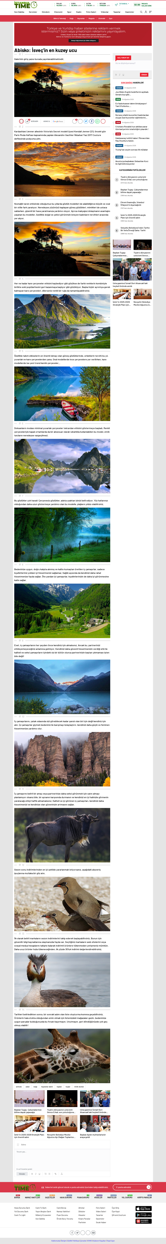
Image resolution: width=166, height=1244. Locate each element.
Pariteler (111, 1197)
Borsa (17, 1197)
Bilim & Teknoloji (60, 18)
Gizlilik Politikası (73, 1241)
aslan (28, 1087)
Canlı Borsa (61, 1208)
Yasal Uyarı (111, 1241)
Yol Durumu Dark (21, 1211)
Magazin (92, 18)
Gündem (46, 12)
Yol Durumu (127, 1197)
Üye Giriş (115, 1208)
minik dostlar (79, 1087)
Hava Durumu (66, 1197)
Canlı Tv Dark (41, 1208)
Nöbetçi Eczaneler (43, 1215)
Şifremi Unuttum (119, 1215)
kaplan (59, 1087)
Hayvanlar (81, 18)
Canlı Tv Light (20, 1215)
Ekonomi (58, 12)
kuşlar (68, 1087)
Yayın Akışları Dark (43, 1211)
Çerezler (83, 1241)
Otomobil (101, 18)
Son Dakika (19, 12)
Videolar (105, 12)
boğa (35, 1087)
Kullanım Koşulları (99, 1241)
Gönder (22, 1174)
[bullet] (49, 1173)
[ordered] (45, 1173)
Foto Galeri (91, 12)
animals (19, 1087)
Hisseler (98, 1197)
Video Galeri (101, 1211)
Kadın (78, 12)
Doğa (71, 18)
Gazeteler (129, 12)
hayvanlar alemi (47, 1087)
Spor (69, 12)
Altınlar (81, 1208)
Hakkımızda (55, 1241)
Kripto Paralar (144, 1197)
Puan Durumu (83, 1197)
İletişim (63, 1241)
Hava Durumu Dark (22, 1208)
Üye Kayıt (116, 1211)
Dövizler (81, 1211)
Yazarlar (116, 12)
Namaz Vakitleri (32, 1197)
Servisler (33, 12)
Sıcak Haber (101, 1222)
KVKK (90, 1241)
